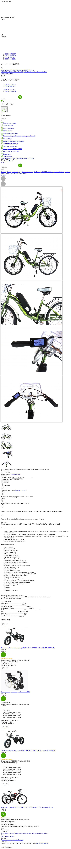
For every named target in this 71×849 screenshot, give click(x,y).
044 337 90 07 (10, 54)
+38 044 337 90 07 (6, 72)
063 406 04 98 (10, 55)
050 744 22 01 (10, 59)
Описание (12, 173)
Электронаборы (19, 833)
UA (4, 162)
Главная (3, 172)
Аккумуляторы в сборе (40, 833)
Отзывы (31, 158)
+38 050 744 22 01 (41, 72)
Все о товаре (5, 173)
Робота (12, 836)
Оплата (13, 158)
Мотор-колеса (28, 833)
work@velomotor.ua (7, 73)
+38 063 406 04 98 (17, 72)
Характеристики (21, 173)
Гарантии (19, 158)
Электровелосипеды (13, 172)
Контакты (25, 158)
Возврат (20, 840)
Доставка (8, 158)
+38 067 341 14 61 (29, 72)
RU (2, 162)
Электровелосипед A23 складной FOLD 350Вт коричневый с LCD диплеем (46, 172)
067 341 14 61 (10, 57)
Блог (2, 836)
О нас (2, 158)
